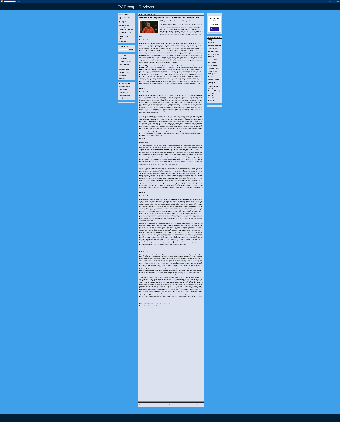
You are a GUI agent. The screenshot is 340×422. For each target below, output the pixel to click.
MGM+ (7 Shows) (213, 74)
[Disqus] (170, 331)
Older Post (198, 405)
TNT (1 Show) (212, 100)
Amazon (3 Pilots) (124, 86)
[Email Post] (170, 303)
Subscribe (214, 29)
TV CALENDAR (123, 41)
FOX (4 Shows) (212, 57)
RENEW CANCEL (124, 64)
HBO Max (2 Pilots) (124, 95)
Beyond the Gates (149, 305)
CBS (156, 305)
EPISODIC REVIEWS (125, 61)
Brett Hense (148, 303)
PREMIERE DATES (124, 67)
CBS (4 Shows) (212, 48)
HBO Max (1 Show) (213, 68)
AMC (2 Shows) (212, 42)
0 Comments (163, 303)
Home (171, 405)
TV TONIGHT (123, 75)
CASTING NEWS (124, 72)
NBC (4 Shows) (212, 76)
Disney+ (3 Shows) (213, 54)
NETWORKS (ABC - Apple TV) (124, 17)
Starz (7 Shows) (213, 98)
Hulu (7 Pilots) (123, 98)
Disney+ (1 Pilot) (124, 92)
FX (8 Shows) (212, 62)
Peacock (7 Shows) (214, 91)
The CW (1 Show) (213, 51)
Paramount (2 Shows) (212, 83)
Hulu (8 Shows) (212, 71)
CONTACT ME (123, 58)
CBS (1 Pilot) (123, 89)
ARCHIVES (122, 78)
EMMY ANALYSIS (124, 70)
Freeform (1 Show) (213, 59)
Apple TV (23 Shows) (214, 45)
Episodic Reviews (163, 305)
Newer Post (143, 405)
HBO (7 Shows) (212, 65)
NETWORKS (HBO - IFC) (126, 30)
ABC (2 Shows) (212, 40)
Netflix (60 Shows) (213, 79)
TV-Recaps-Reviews (136, 7)
